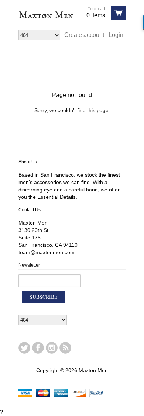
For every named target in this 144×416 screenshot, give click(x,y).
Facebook (38, 348)
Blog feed (65, 348)
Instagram (52, 348)
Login (116, 35)
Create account (84, 35)
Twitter (24, 348)
